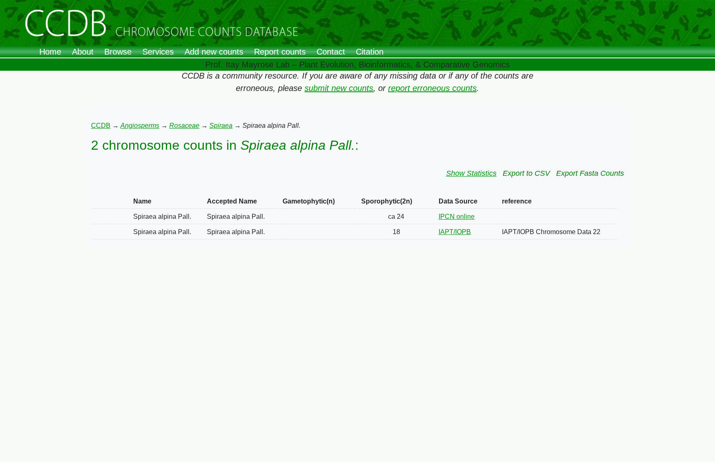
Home (50, 51)
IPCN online (457, 216)
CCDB (100, 125)
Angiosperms (139, 125)
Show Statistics (471, 173)
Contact (331, 51)
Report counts (280, 51)
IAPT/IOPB (455, 231)
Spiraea (221, 125)
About (83, 51)
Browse (118, 51)
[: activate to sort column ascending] (101, 201)
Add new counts (214, 51)
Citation (370, 51)
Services (158, 51)
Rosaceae (184, 125)
